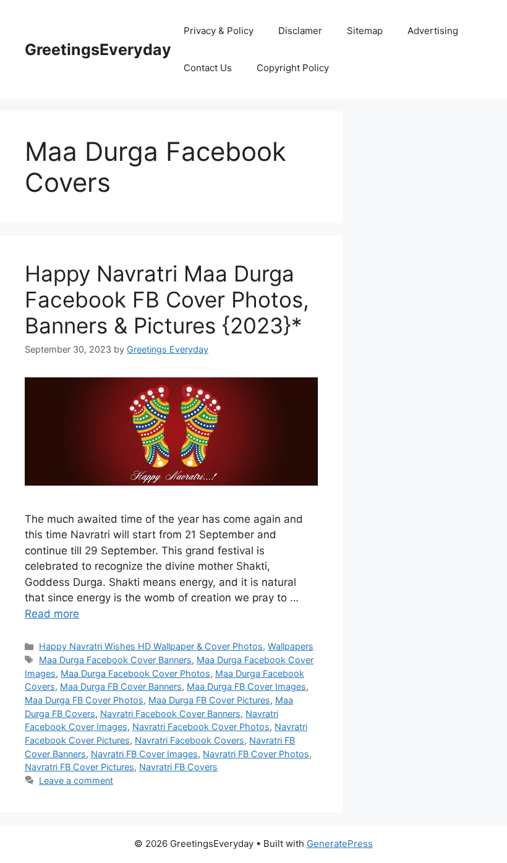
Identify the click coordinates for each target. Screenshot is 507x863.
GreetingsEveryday (98, 49)
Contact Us (208, 68)
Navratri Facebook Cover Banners (170, 713)
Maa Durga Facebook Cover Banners (115, 660)
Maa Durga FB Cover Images (246, 686)
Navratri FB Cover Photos (256, 754)
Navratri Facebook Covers (189, 740)
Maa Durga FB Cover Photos (84, 700)
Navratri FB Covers (178, 767)
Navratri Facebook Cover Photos (201, 726)
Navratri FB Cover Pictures (79, 767)
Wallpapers (290, 646)
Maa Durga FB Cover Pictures (209, 700)
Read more (52, 614)
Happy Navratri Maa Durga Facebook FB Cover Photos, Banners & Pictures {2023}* (167, 299)
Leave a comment (76, 780)
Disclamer (300, 30)
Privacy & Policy (219, 30)
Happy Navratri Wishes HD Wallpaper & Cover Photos (151, 646)
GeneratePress (340, 843)
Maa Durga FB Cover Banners (121, 686)
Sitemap (365, 30)
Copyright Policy (293, 68)
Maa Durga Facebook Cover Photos (135, 673)
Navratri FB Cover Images (144, 754)
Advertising (432, 30)
